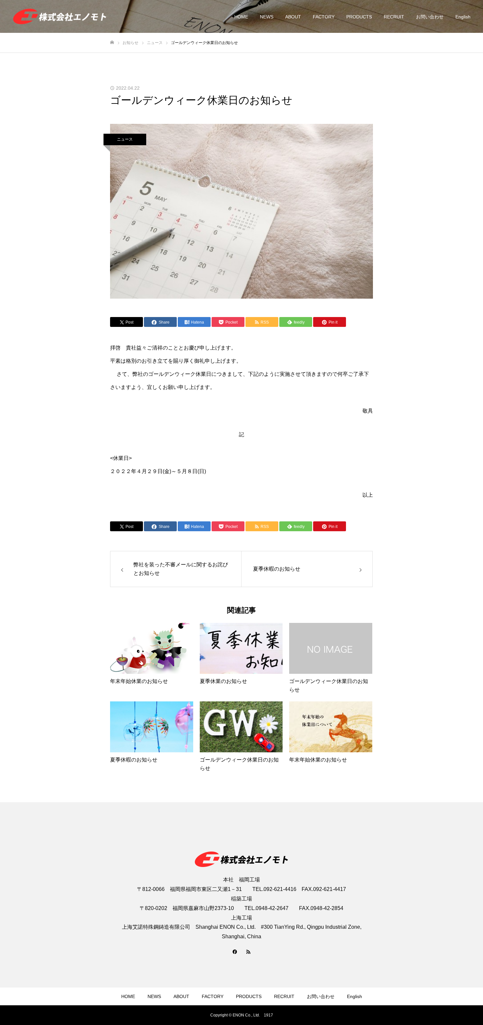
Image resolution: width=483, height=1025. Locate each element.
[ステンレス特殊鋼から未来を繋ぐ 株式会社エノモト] (59, 16)
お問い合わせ (430, 16)
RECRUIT (394, 16)
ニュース (125, 139)
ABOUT (293, 16)
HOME (241, 16)
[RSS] (248, 951)
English (463, 16)
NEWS (266, 16)
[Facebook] (235, 951)
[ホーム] (112, 42)
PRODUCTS (359, 16)
